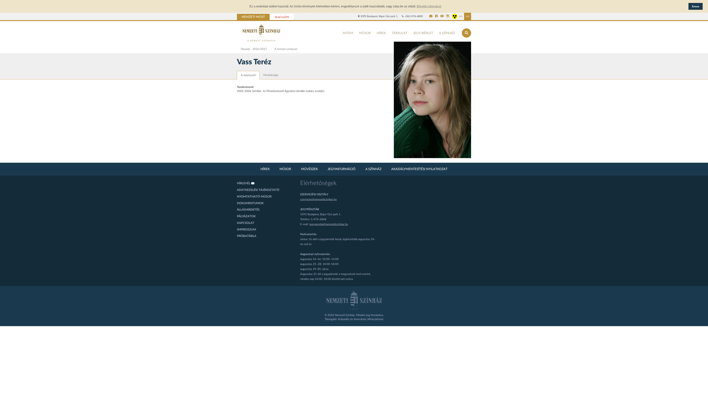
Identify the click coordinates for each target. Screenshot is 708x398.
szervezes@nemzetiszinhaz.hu (318, 199)
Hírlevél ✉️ (246, 183)
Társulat (399, 33)
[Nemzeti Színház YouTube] (442, 16)
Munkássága (270, 75)
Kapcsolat (245, 222)
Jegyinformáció (341, 169)
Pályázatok (246, 216)
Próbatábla (246, 236)
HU (467, 16)
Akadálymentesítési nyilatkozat (419, 169)
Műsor (365, 33)
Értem (695, 6)
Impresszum (246, 229)
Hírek (381, 33)
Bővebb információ (429, 6)
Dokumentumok (250, 203)
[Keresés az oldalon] (466, 33)
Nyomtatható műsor (254, 196)
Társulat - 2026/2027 (254, 49)
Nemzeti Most (253, 16)
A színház (447, 33)
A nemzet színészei (285, 49)
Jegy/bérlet (423, 33)
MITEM (348, 33)
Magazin (282, 17)
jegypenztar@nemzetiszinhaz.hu (328, 224)
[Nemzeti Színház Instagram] (447, 16)
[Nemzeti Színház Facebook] (436, 16)
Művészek (309, 169)
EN (460, 16)
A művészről (248, 75)
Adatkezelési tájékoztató (258, 189)
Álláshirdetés (248, 209)
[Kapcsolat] (430, 16)
